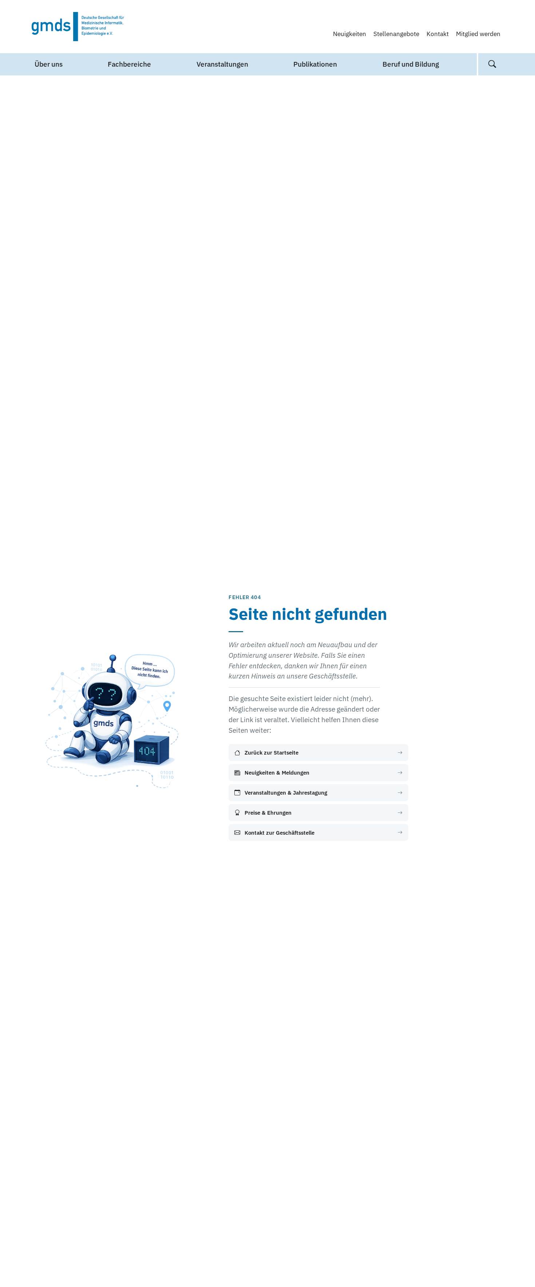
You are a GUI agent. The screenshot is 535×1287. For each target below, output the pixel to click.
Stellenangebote (396, 33)
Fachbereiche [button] (129, 63)
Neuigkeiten (349, 33)
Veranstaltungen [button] (222, 63)
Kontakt (438, 33)
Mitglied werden (478, 33)
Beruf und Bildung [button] (411, 63)
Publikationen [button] (315, 63)
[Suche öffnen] (492, 64)
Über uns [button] (49, 63)
